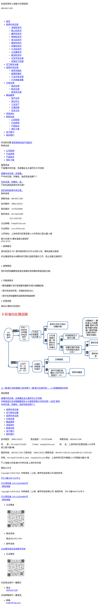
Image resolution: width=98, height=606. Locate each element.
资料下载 (15, 129)
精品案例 (10, 95)
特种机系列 (16, 37)
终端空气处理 (17, 61)
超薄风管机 (16, 74)
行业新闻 (15, 123)
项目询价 (10, 114)
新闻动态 (10, 117)
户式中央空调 (17, 77)
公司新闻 (15, 120)
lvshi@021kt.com (13, 603)
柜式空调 (15, 89)
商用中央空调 (12, 24)
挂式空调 (15, 86)
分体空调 (10, 83)
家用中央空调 (12, 67)
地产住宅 (15, 98)
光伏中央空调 (17, 58)
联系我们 (10, 135)
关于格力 (10, 132)
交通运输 (15, 107)
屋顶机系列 (16, 55)
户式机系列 (16, 49)
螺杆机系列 (16, 34)
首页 (8, 21)
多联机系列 (16, 27)
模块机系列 (16, 43)
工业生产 (15, 104)
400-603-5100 (12, 590)
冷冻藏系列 (16, 52)
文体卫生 (15, 110)
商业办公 (15, 101)
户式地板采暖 (17, 80)
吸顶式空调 (16, 92)
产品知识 (15, 126)
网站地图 (5, 486)
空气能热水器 (12, 64)
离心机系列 (16, 31)
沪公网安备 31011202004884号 (14, 483)
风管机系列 (16, 46)
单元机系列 (16, 40)
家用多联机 (16, 71)
